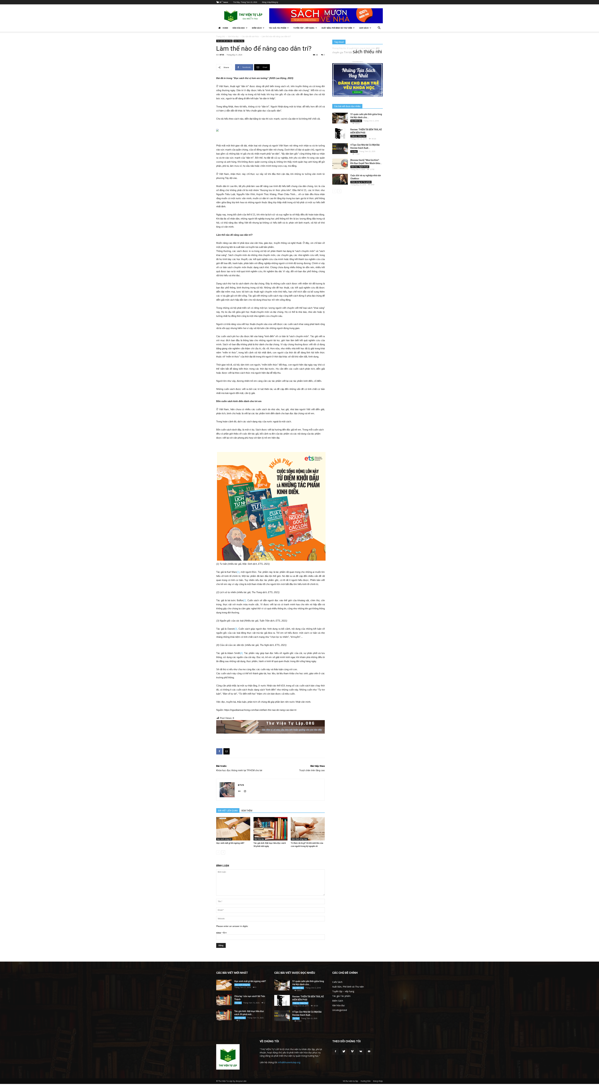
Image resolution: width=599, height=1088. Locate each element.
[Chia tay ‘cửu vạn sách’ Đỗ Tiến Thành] (224, 1000)
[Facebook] (335, 1051)
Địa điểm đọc (356, 121)
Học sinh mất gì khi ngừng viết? (230, 843)
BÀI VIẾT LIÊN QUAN (228, 810)
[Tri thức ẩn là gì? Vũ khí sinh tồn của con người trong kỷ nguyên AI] (308, 828)
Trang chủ (220, 36)
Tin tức (348, 52)
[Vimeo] (352, 1051)
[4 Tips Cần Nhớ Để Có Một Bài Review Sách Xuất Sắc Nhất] (340, 148)
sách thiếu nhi (367, 51)
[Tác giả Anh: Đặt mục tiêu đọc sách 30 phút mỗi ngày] (270, 828)
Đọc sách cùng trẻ (224, 839)
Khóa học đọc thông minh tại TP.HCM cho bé (239, 770)
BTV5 (222, 55)
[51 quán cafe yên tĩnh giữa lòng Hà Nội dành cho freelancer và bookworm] (340, 118)
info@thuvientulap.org (289, 1062)
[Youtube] (369, 1051)
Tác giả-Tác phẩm (277, 28)
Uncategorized (339, 1010)
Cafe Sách (364, 28)
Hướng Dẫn (366, 1081)
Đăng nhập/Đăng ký (270, 2)
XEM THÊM (246, 810)
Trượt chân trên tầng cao (312, 770)
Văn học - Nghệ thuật (359, 167)
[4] (241, 653)
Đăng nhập (378, 1081)
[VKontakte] (361, 1051)
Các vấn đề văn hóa (250, 36)
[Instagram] (246, 791)
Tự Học (354, 151)
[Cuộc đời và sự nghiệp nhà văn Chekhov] (340, 179)
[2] (244, 600)
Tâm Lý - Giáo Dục (358, 136)
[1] (238, 572)
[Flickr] (240, 791)
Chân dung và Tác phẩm (361, 182)
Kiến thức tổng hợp (299, 839)
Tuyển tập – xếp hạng (303, 28)
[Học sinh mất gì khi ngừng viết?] (233, 828)
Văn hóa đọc (238, 28)
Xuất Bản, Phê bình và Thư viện (336, 28)
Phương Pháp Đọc (339, 48)
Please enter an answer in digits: (232, 926)
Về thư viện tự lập (350, 1081)
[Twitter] (344, 1051)
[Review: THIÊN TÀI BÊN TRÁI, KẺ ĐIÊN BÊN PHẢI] (340, 133)
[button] (379, 28)
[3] (236, 628)
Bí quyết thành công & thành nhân (361, 48)
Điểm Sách (257, 28)
